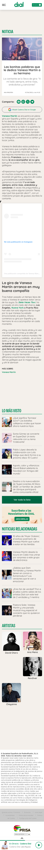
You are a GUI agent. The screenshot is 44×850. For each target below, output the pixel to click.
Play (38, 845)
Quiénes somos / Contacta (11, 812)
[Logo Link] (18, 4)
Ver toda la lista (22, 499)
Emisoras (27, 812)
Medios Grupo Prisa (22, 834)
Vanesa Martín (9, 372)
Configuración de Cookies (28, 818)
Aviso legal (38, 812)
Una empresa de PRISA (22, 828)
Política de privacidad (26, 815)
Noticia (7, 31)
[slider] (22, 840)
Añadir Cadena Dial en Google (24, 110)
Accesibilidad (10, 815)
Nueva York (17, 307)
